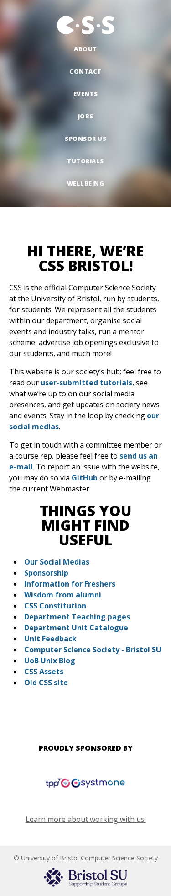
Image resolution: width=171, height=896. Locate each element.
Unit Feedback (50, 639)
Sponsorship (46, 573)
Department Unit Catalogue (76, 628)
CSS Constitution (55, 606)
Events (85, 94)
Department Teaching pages (77, 617)
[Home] (86, 25)
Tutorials (85, 161)
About (85, 49)
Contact (85, 71)
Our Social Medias (56, 562)
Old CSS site (46, 682)
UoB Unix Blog (49, 661)
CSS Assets (43, 672)
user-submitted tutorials (86, 383)
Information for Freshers (69, 584)
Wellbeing (85, 183)
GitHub (85, 478)
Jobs (85, 116)
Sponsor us (85, 138)
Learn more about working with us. (86, 819)
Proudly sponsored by (86, 748)
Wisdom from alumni (62, 595)
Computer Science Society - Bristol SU (92, 650)
